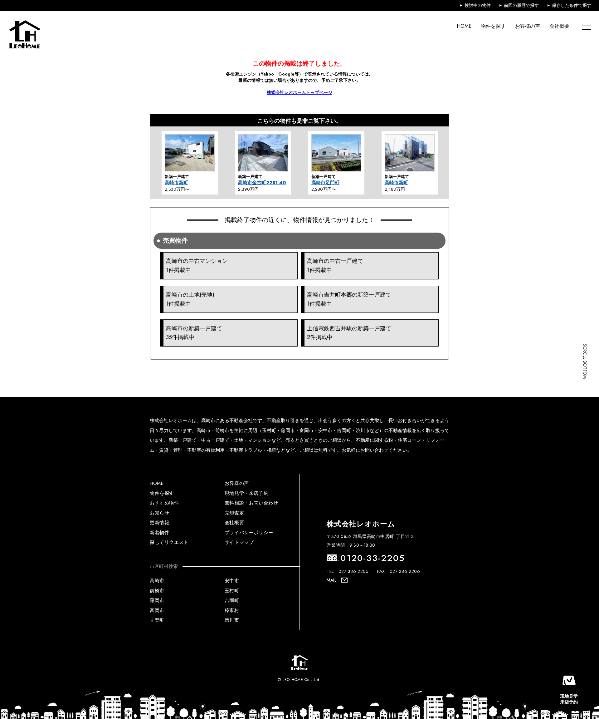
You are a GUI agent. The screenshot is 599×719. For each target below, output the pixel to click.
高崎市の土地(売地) (190, 299)
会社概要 (559, 26)
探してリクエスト (169, 542)
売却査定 (234, 513)
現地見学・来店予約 (246, 493)
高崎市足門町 (325, 182)
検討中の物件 (478, 5)
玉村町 (232, 590)
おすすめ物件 (164, 503)
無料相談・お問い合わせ (251, 503)
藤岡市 (157, 600)
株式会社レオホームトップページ (299, 92)
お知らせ (159, 513)
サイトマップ (239, 542)
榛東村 (232, 610)
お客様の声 (527, 26)
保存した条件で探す (571, 5)
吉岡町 (232, 600)
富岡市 (157, 610)
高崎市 (157, 580)
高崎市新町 (176, 182)
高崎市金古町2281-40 (262, 182)
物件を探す (493, 26)
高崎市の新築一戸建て (194, 333)
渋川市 (232, 620)
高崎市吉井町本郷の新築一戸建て (349, 299)
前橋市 (157, 590)
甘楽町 (157, 620)
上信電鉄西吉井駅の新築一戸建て (349, 333)
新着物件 (159, 532)
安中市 (232, 580)
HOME (464, 26)
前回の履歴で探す (521, 5)
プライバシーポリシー (249, 532)
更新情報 (159, 522)
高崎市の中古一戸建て (335, 265)
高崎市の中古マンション (197, 265)
